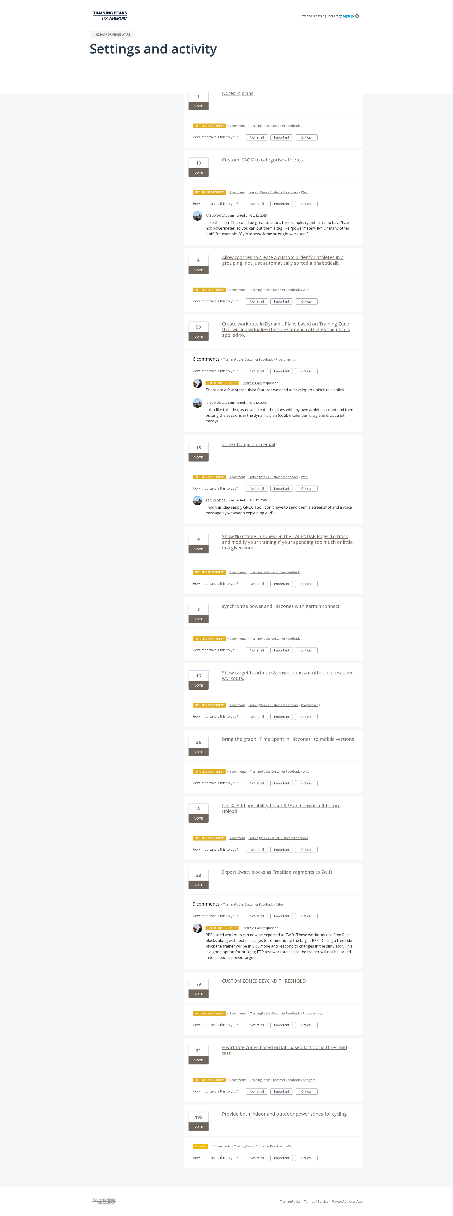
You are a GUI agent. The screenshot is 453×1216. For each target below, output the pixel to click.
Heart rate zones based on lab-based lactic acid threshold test (284, 1050)
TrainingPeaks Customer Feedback (275, 126)
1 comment (237, 192)
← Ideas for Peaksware (111, 34)
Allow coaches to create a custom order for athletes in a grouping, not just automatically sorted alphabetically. (283, 260)
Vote (198, 106)
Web (304, 192)
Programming (285, 359)
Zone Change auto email (248, 444)
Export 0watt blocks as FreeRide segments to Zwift (277, 872)
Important (283, 137)
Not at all (259, 137)
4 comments (238, 771)
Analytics (309, 1080)
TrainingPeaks (290, 1201)
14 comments (221, 1146)
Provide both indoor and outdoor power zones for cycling (284, 1114)
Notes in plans (237, 93)
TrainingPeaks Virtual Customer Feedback (278, 838)
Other (280, 904)
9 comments (206, 904)
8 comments (238, 1013)
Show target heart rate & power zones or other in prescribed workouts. (288, 675)
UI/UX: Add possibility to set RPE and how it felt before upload (281, 808)
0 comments (238, 126)
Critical (309, 137)
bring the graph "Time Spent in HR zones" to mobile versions (288, 739)
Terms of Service (316, 1201)
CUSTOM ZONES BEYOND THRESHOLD (264, 981)
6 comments (206, 359)
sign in (348, 16)
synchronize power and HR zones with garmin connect (281, 606)
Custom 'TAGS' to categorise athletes (262, 160)
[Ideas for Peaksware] (111, 15)
